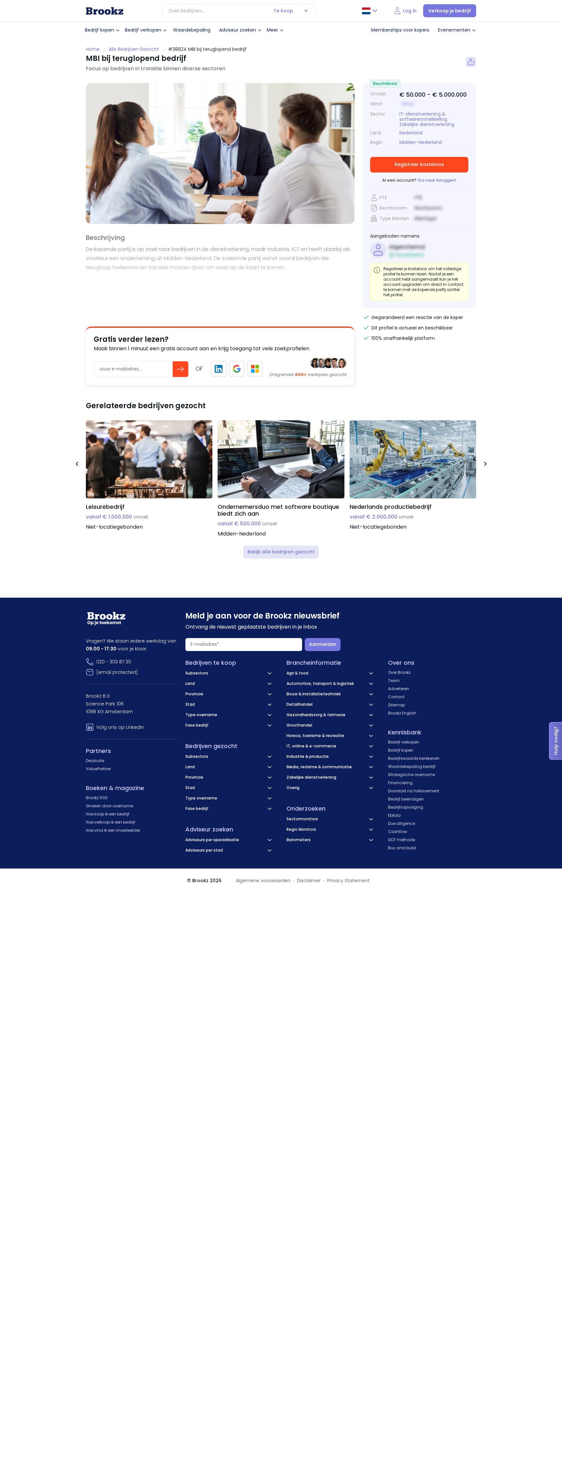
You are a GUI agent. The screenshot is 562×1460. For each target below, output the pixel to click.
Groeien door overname (109, 806)
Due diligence (401, 823)
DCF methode (401, 839)
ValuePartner (98, 769)
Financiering (400, 783)
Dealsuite (95, 760)
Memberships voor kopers (400, 30)
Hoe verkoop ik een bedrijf (110, 822)
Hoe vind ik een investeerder (113, 830)
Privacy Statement (348, 880)
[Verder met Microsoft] (255, 369)
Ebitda (394, 815)
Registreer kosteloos (419, 164)
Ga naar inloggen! (437, 180)
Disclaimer (309, 880)
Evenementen (454, 30)
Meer (272, 30)
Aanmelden (322, 644)
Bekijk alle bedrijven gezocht (281, 552)
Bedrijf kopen (99, 30)
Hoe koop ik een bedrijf (107, 814)
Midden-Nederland (420, 142)
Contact (396, 697)
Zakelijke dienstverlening (426, 124)
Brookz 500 (97, 797)
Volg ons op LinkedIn (120, 727)
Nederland (410, 133)
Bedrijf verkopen (143, 30)
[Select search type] (306, 11)
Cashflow (397, 831)
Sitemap (396, 705)
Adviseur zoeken (237, 30)
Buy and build (402, 848)
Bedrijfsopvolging (405, 807)
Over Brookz (399, 672)
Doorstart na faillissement (413, 791)
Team (394, 680)
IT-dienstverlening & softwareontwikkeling (423, 116)
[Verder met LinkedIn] (218, 369)
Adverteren (398, 688)
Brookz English (402, 713)
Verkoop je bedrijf (449, 10)
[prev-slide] (77, 465)
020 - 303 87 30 (113, 662)
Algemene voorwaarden (263, 880)
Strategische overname (411, 774)
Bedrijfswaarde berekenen (413, 758)
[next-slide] (485, 465)
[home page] (104, 11)
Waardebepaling (191, 30)
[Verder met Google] (237, 369)
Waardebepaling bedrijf (411, 766)
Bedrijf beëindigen (406, 799)
